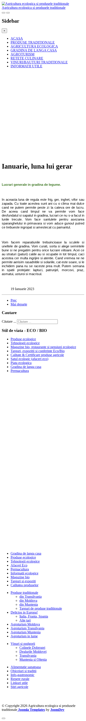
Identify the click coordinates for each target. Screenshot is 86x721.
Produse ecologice (23, 339)
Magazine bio (20, 577)
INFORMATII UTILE (26, 66)
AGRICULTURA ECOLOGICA (34, 46)
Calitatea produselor (24, 585)
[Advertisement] (43, 115)
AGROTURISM (22, 54)
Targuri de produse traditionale (40, 608)
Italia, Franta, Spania (33, 616)
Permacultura (20, 371)
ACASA (17, 38)
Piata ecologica (21, 363)
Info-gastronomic (22, 675)
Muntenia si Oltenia (33, 659)
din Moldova (28, 600)
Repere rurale (20, 679)
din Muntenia (28, 604)
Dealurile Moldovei (33, 651)
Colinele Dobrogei (32, 647)
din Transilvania (30, 596)
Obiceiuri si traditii (23, 671)
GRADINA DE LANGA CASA (34, 50)
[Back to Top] (3, 718)
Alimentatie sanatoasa (26, 667)
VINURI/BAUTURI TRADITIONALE (39, 62)
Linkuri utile (19, 683)
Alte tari (25, 620)
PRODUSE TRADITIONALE (33, 42)
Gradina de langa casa (26, 367)
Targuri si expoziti (23, 581)
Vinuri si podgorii (23, 644)
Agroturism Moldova (25, 624)
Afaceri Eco (19, 565)
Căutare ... (9, 321)
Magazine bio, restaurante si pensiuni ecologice (43, 347)
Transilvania (27, 655)
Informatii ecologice (24, 573)
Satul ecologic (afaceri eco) (29, 359)
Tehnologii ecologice (25, 343)
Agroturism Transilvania (27, 628)
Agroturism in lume (24, 636)
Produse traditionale (24, 592)
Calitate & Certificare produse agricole (37, 355)
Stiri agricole (19, 687)
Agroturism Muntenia (26, 632)
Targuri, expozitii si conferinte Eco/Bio (38, 351)
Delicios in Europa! (24, 612)
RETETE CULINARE (27, 58)
